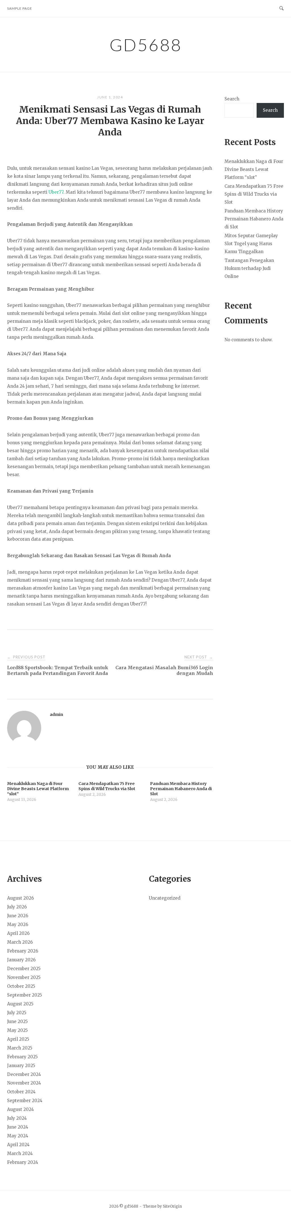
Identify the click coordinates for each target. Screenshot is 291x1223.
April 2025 (18, 1039)
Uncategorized (164, 898)
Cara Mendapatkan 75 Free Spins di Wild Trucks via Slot (254, 194)
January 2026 (21, 959)
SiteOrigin (172, 1206)
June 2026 (17, 915)
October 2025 (21, 986)
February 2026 (22, 951)
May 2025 (17, 1030)
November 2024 (24, 1083)
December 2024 (24, 1074)
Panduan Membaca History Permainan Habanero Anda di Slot (254, 219)
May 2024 (17, 1136)
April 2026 (18, 933)
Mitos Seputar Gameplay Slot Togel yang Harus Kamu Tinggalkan (251, 243)
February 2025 (22, 1056)
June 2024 (17, 1127)
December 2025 (24, 968)
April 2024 (18, 1144)
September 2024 (24, 1100)
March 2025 (19, 1048)
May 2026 (17, 924)
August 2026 (20, 898)
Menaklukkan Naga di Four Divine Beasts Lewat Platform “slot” (254, 169)
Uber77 (56, 192)
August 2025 (20, 1004)
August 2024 (20, 1109)
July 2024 (17, 1118)
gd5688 (145, 44)
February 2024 (22, 1162)
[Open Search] (281, 8)
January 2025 (21, 1065)
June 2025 (17, 1021)
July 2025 (16, 1012)
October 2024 (21, 1091)
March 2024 (20, 1153)
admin (56, 714)
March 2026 (20, 942)
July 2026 (17, 907)
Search (232, 99)
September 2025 (24, 995)
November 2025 (24, 977)
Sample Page (19, 8)
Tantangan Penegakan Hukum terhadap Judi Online (249, 268)
